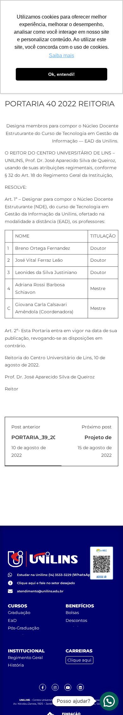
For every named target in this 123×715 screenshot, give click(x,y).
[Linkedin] (80, 687)
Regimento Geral (25, 657)
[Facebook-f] (42, 687)
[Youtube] (67, 687)
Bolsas (72, 612)
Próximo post (97, 427)
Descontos (76, 620)
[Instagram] (55, 687)
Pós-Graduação (23, 627)
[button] (109, 701)
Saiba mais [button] (61, 55)
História (16, 665)
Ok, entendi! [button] (61, 74)
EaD (12, 620)
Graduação (19, 612)
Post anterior (25, 427)
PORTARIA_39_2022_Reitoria (48, 437)
